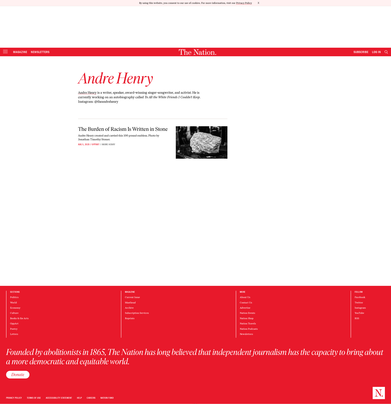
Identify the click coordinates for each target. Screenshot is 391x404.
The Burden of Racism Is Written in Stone (123, 129)
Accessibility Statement (59, 398)
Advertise (245, 307)
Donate (17, 374)
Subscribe (361, 52)
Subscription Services (137, 313)
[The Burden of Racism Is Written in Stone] (201, 142)
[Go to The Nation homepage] (197, 52)
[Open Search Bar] (386, 52)
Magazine (20, 52)
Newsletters (40, 52)
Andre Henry (87, 92)
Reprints (129, 318)
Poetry (13, 328)
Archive (129, 307)
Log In (376, 52)
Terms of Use (34, 398)
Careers (91, 398)
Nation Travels (248, 323)
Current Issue (132, 297)
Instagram (360, 307)
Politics (14, 297)
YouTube (359, 313)
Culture (14, 313)
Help (79, 398)
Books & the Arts (19, 318)
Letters (14, 334)
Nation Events (247, 313)
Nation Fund (106, 398)
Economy (15, 307)
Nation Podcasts (249, 328)
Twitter (359, 302)
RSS (357, 318)
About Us (245, 297)
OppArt (95, 144)
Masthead (130, 302)
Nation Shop (246, 318)
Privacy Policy (244, 3)
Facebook (360, 297)
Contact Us (246, 302)
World (13, 302)
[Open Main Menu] (5, 52)
